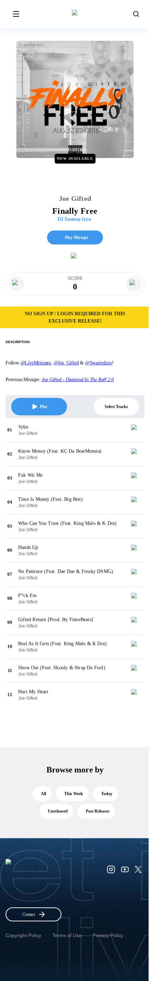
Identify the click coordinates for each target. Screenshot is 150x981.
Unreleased (58, 811)
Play (43, 406)
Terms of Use (67, 935)
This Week (73, 793)
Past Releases (98, 811)
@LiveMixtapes (36, 362)
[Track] (136, 430)
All (43, 793)
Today (106, 793)
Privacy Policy (108, 935)
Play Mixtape (76, 237)
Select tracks (116, 406)
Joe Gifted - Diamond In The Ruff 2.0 (78, 379)
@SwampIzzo (98, 362)
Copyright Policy (23, 935)
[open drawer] (16, 14)
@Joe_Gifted (66, 362)
